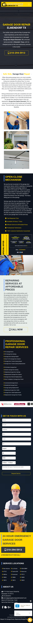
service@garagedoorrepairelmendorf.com (14, 598)
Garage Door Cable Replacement (13, 392)
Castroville (15, 571)
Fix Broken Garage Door (11, 367)
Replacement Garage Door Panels (13, 395)
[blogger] (5, 607)
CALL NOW (17, 329)
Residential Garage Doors (11, 385)
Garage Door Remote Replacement (13, 377)
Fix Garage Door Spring (10, 354)
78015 (13, 580)
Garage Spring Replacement (12, 387)
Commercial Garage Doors (11, 383)
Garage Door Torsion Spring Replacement (15, 363)
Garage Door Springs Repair (12, 356)
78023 (22, 580)
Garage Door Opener (23, 619)
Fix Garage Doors (9, 351)
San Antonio (6, 568)
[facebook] (3, 607)
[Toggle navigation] (29, 4)
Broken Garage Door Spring (11, 369)
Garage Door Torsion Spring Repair (13, 361)
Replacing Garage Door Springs (12, 372)
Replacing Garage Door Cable (12, 390)
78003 (4, 577)
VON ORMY (24, 568)
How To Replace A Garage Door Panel (14, 379)
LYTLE (5, 571)
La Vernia (14, 568)
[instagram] (9, 607)
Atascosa (23, 571)
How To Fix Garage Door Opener (13, 359)
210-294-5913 (17, 53)
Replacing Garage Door (10, 619)
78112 (22, 574)
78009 (22, 577)
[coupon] (16, 244)
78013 (4, 580)
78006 (13, 577)
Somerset (14, 574)
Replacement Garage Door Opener (13, 374)
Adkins (5, 574)
